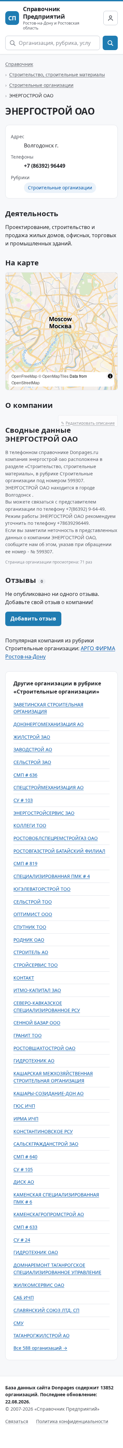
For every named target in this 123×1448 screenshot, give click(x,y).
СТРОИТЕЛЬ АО (30, 952)
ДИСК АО (23, 1182)
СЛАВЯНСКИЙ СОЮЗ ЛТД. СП (46, 1310)
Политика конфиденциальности (72, 1421)
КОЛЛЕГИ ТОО (29, 825)
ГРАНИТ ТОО (27, 1035)
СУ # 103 (23, 800)
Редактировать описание (88, 423)
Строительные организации (41, 85)
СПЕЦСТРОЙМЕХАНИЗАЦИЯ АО (48, 787)
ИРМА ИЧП (25, 1118)
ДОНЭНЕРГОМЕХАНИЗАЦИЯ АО (48, 724)
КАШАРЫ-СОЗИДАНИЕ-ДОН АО (48, 1093)
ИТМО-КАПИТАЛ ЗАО (37, 990)
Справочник (19, 64)
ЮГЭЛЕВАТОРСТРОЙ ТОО (42, 889)
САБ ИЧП (23, 1297)
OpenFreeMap (24, 376)
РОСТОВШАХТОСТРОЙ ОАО (44, 1048)
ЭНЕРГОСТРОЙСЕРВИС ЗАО (43, 813)
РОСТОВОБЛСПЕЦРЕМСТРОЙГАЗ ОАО (55, 838)
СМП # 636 (25, 775)
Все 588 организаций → (40, 1348)
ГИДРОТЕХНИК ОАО (35, 1252)
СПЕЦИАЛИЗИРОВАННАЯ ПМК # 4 (51, 876)
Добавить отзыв (33, 618)
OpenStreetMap (25, 382)
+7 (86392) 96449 (44, 165)
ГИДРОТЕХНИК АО (33, 1060)
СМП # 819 (25, 863)
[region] (61, 331)
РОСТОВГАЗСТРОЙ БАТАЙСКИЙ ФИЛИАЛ (59, 851)
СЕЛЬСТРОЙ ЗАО (32, 762)
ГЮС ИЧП (24, 1106)
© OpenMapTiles (53, 376)
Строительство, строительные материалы (57, 74)
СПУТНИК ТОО (29, 927)
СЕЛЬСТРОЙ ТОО (32, 902)
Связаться (16, 1421)
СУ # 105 (23, 1169)
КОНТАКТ (23, 978)
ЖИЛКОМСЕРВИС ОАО (38, 1285)
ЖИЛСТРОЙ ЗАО (31, 737)
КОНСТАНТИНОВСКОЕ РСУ (43, 1131)
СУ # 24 (21, 1240)
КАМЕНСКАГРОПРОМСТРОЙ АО (48, 1214)
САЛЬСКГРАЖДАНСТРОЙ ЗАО (45, 1144)
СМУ (18, 1323)
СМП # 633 (25, 1227)
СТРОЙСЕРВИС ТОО (35, 965)
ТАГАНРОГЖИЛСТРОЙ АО (41, 1335)
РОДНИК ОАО (28, 940)
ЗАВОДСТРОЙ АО (32, 749)
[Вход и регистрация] (110, 18)
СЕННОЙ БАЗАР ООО (36, 1022)
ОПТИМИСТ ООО (32, 914)
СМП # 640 (25, 1156)
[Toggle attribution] (110, 376)
